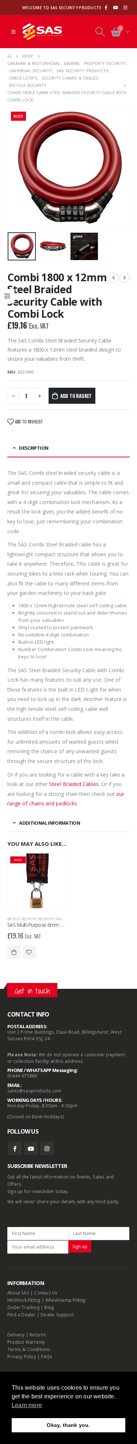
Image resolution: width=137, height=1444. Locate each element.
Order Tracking (23, 1307)
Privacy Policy (21, 1356)
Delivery (16, 1334)
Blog (49, 1307)
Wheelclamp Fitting (65, 1300)
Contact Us (45, 1293)
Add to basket (76, 395)
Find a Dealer (21, 1314)
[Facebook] (105, 7)
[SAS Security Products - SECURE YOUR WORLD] (42, 32)
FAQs (46, 1356)
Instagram (47, 1148)
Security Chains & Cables (60, 919)
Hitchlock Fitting (23, 1300)
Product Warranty (26, 1342)
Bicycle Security (21, 919)
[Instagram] (125, 7)
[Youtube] (115, 7)
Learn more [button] (27, 1405)
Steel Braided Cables (73, 784)
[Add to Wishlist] (29, 952)
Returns (38, 1334)
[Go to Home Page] (9, 56)
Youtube (31, 1148)
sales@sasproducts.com (34, 1090)
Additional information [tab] (49, 823)
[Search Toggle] (100, 31)
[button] (16, 168)
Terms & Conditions (29, 1349)
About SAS (18, 1293)
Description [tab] (33, 448)
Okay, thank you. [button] (68, 1425)
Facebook (15, 1148)
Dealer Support (57, 1314)
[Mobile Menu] (13, 32)
